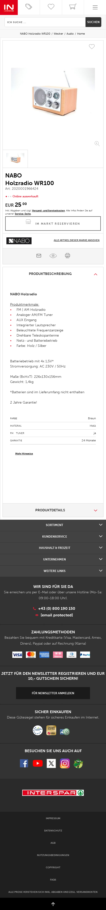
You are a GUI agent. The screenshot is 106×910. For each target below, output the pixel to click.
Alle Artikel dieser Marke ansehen (77, 240)
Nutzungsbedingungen (53, 855)
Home (81, 33)
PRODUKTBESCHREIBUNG (50, 274)
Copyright (53, 867)
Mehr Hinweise (24, 453)
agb (53, 843)
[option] (53, 95)
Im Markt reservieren (57, 223)
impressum (53, 818)
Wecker (58, 33)
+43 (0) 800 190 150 (56, 608)
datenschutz (53, 830)
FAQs (53, 879)
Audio (70, 33)
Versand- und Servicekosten (48, 210)
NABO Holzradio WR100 (35, 33)
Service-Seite (23, 213)
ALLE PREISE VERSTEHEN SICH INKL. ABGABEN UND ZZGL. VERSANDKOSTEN (53, 892)
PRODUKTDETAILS (50, 510)
